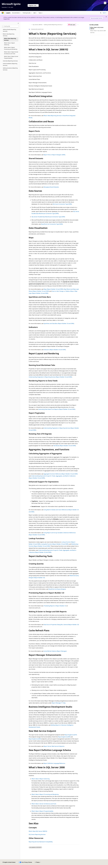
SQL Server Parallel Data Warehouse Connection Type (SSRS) (48, 217)
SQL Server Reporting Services (37, 834)
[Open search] (100, 13)
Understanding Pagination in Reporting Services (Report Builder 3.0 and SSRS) (50, 377)
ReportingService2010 (71, 735)
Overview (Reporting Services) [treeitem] (10, 61)
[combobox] (10, 26)
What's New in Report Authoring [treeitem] (9, 43)
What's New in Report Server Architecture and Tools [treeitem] (11, 52)
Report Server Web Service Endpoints (54, 746)
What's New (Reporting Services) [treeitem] (10, 39)
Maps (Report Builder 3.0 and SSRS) (53, 289)
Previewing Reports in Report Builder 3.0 (55, 606)
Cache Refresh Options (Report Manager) (55, 651)
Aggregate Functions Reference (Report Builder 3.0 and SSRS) (61, 474)
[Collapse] (18, 23)
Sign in (104, 12)
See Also (92, 32)
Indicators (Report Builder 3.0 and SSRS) (55, 349)
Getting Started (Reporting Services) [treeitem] (9, 30)
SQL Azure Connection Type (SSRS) (62, 204)
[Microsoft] (3, 13)
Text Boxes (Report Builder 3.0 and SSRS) (64, 445)
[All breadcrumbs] (30, 24)
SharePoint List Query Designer (57, 589)
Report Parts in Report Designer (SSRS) (54, 155)
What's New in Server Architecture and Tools (44, 804)
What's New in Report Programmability (42, 811)
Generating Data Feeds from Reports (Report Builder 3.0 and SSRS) (56, 409)
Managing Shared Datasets (51, 187)
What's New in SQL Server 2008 (98, 30)
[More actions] (78, 24)
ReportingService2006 (35, 739)
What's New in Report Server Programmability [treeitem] (11, 57)
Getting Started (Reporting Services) (53, 24)
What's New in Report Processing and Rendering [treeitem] (10, 48)
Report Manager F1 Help (58, 703)
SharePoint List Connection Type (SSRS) (52, 224)
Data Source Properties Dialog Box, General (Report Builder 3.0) (61, 624)
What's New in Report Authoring (41, 779)
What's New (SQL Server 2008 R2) (38, 831)
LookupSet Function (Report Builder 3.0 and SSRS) (55, 544)
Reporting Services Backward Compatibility (41, 842)
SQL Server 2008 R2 (37, 24)
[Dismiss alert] (105, 3)
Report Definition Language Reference (54, 763)
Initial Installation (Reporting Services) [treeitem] (10, 64)
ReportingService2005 (64, 737)
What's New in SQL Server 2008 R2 (96, 28)
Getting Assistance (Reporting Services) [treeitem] (10, 69)
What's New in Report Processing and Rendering (45, 794)
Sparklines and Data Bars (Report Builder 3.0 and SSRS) (59, 323)
